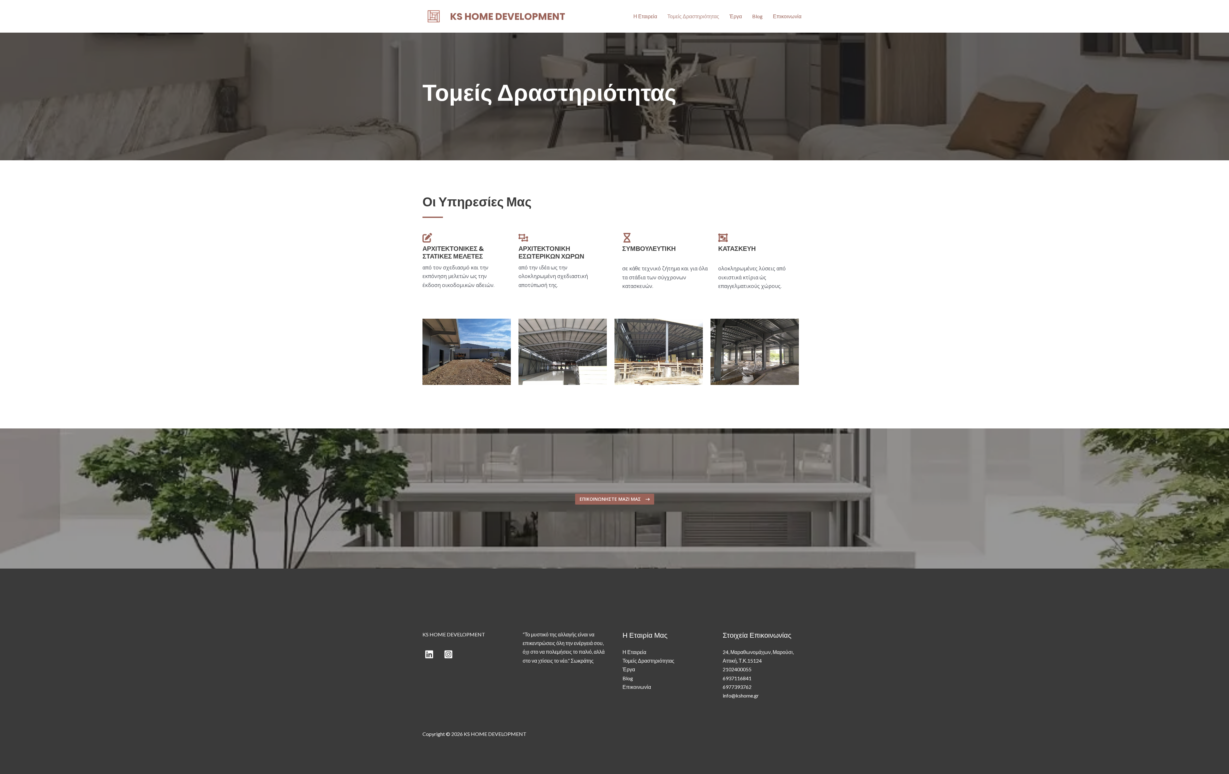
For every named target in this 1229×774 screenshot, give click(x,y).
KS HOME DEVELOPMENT (507, 16)
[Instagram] (448, 654)
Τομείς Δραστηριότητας (693, 16)
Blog (757, 16)
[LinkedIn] (429, 654)
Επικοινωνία (787, 16)
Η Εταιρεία (645, 16)
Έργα (735, 16)
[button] (614, 499)
